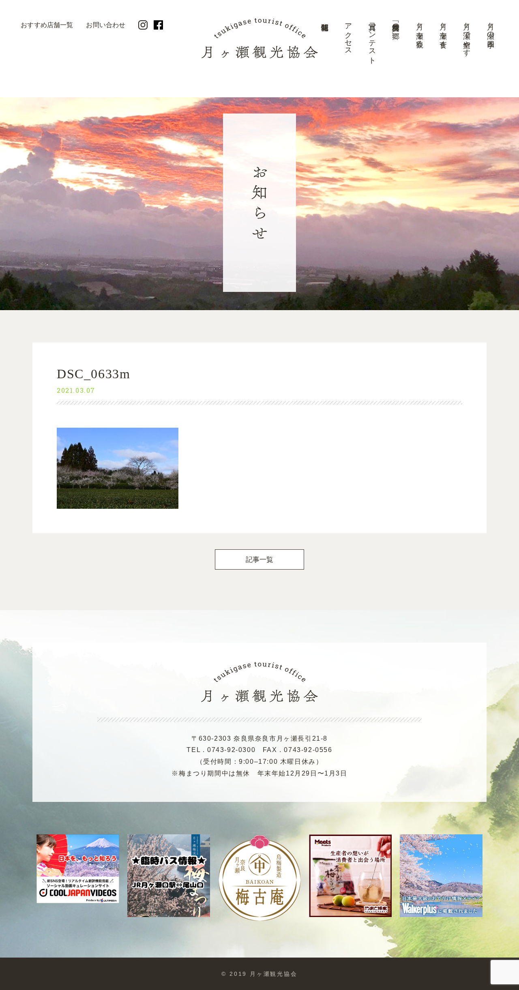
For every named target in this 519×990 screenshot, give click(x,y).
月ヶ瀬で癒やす (467, 35)
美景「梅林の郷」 (396, 22)
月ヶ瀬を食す (443, 31)
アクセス (348, 35)
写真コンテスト (372, 39)
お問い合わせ (105, 24)
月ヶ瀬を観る (420, 31)
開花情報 (324, 42)
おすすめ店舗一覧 (47, 24)
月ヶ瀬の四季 (491, 27)
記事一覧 (260, 560)
